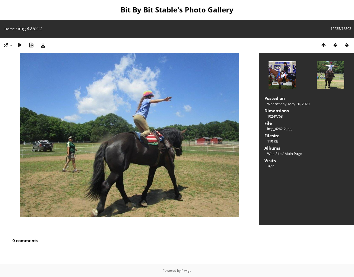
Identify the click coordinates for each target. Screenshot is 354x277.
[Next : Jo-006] (347, 45)
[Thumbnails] (323, 45)
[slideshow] (19, 45)
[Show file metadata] (31, 45)
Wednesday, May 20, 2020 (288, 103)
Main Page (293, 153)
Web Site (274, 153)
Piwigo (186, 270)
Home (9, 28)
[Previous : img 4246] (335, 45)
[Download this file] (43, 45)
